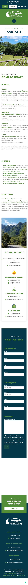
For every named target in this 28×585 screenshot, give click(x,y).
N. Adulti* (6, 399)
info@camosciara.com (10, 573)
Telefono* (6, 358)
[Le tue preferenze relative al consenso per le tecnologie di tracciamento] (25, 582)
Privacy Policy (13, 575)
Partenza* (6, 392)
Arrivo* (5, 385)
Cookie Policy (21, 575)
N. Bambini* (7, 406)
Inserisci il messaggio (9, 419)
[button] (5, 6)
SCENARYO (6, 575)
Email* (5, 365)
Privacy (19, 440)
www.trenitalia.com (9, 167)
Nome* (5, 351)
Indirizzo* (6, 372)
